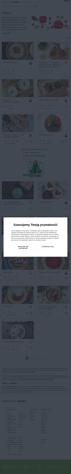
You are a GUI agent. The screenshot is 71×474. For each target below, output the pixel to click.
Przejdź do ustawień (23, 247)
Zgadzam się (48, 246)
